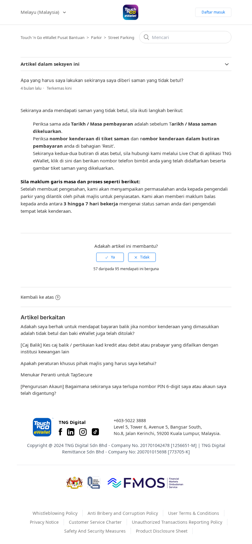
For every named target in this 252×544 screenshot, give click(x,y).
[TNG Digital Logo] (130, 12)
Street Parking (121, 37)
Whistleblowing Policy (55, 513)
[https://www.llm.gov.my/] (94, 482)
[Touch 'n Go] (43, 427)
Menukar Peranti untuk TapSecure (56, 374)
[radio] (110, 257)
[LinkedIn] (70, 432)
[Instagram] (83, 432)
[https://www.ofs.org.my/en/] (145, 482)
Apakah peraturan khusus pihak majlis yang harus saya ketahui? (88, 363)
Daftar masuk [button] (213, 12)
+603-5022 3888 (130, 420)
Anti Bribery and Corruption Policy (123, 513)
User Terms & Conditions (193, 513)
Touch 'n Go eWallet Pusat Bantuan (53, 37)
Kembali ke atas (37, 297)
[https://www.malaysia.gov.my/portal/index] (74, 482)
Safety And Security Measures (95, 531)
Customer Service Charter (95, 522)
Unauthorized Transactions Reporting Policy (177, 522)
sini (69, 160)
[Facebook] (60, 432)
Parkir (96, 37)
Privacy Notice (44, 522)
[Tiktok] (95, 432)
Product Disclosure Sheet (161, 531)
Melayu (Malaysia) (41, 12)
